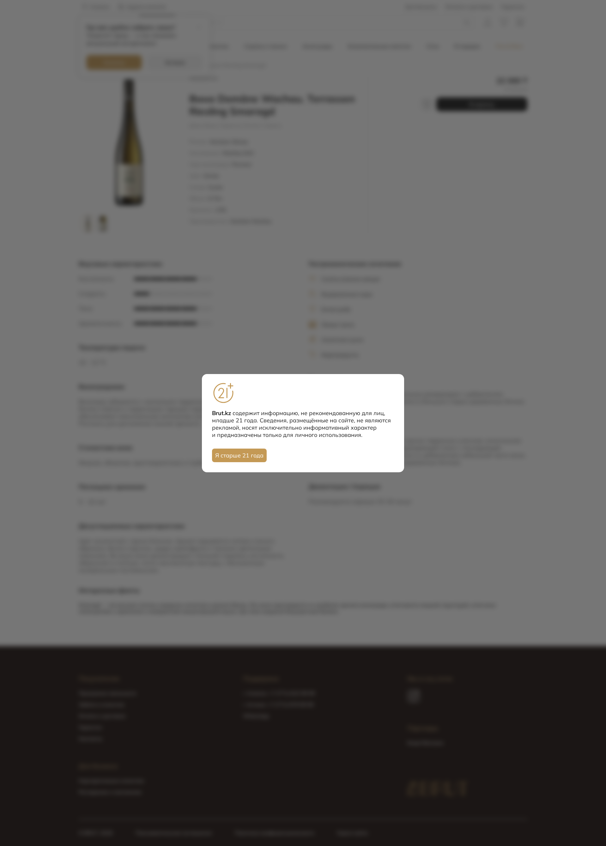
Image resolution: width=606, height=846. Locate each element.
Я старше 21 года (239, 455)
